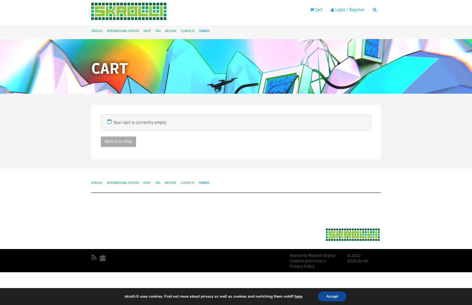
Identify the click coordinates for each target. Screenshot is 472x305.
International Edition (123, 31)
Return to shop (118, 141)
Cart (318, 9)
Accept (332, 296)
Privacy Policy (302, 266)
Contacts (188, 31)
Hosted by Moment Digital (313, 255)
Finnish (204, 31)
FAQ (158, 31)
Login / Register (349, 9)
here (298, 296)
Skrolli (97, 31)
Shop (147, 31)
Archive (170, 31)
